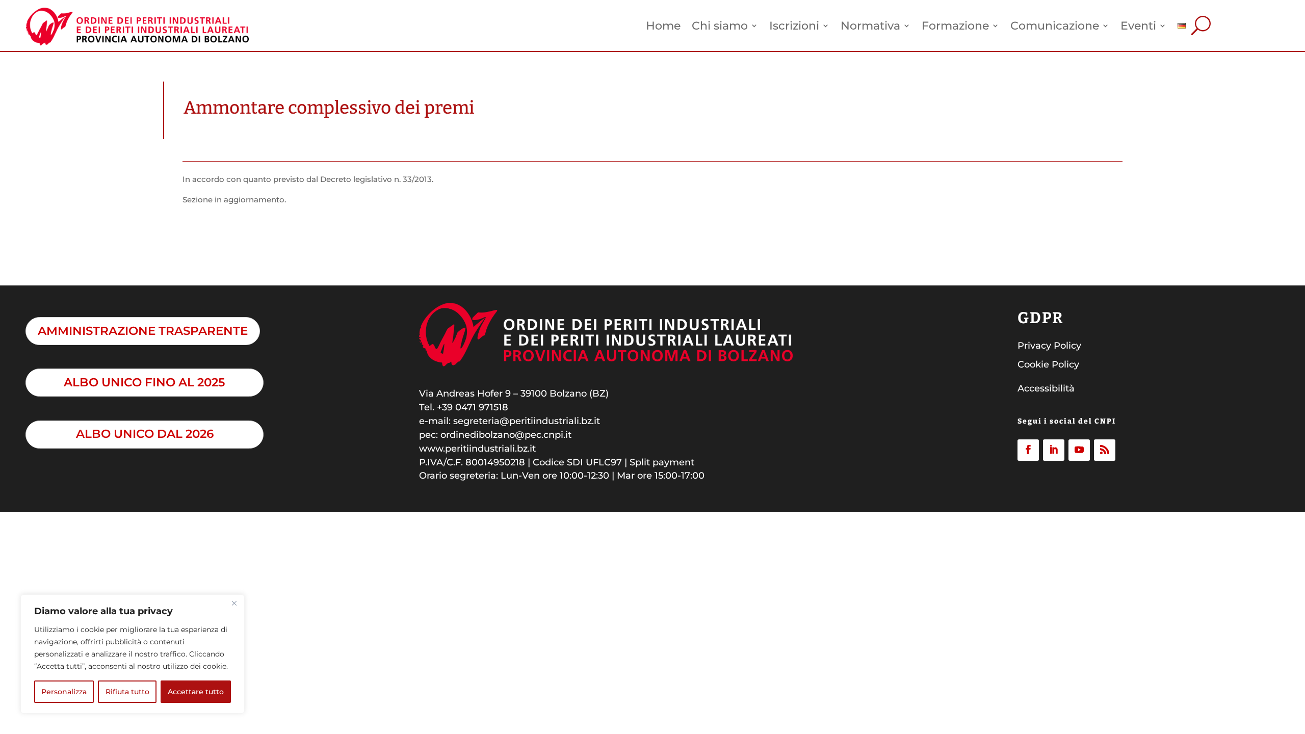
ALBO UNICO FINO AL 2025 (144, 382)
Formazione (955, 25)
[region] (132, 654)
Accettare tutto (196, 691)
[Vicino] (234, 603)
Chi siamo (720, 25)
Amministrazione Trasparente (143, 331)
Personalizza (64, 691)
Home (663, 25)
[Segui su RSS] (1104, 450)
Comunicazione (1054, 25)
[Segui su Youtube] (1079, 450)
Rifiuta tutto (127, 691)
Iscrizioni (794, 25)
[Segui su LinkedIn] (1053, 450)
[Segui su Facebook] (1028, 450)
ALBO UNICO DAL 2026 (145, 434)
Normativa (870, 25)
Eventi (1138, 25)
